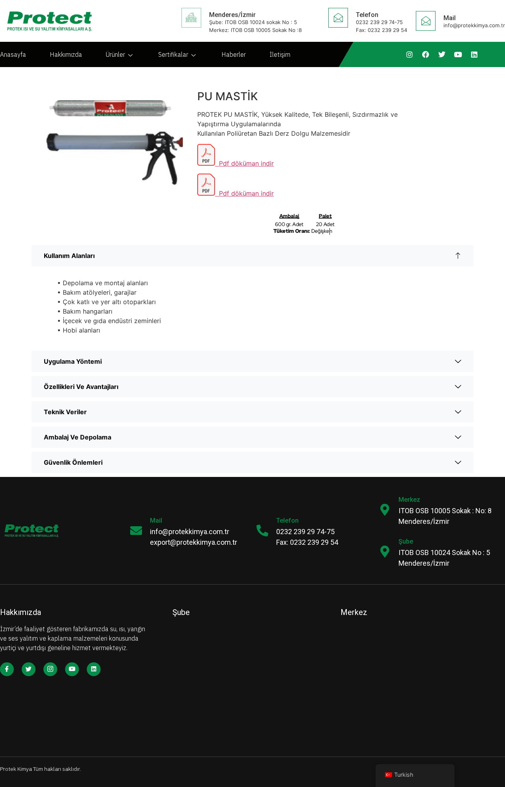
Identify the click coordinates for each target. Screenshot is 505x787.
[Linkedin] (474, 54)
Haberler (233, 54)
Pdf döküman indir (244, 163)
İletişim (279, 54)
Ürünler (115, 54)
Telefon (367, 15)
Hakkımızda (66, 54)
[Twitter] (442, 54)
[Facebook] (426, 54)
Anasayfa (13, 54)
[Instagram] (409, 54)
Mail (156, 520)
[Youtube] (458, 54)
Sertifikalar (173, 54)
